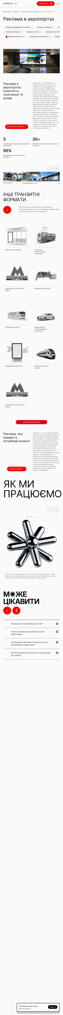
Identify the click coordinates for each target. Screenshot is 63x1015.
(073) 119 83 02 (7, 183)
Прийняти (52, 1007)
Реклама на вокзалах (13, 32)
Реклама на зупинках (44, 27)
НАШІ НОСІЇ (16, 11)
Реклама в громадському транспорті (18, 27)
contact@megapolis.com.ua (29, 183)
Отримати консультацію (31, 422)
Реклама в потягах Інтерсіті (39, 36)
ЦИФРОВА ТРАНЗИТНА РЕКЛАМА (30, 11)
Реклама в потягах (32, 32)
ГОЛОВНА (7, 11)
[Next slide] (56, 168)
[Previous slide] (50, 168)
